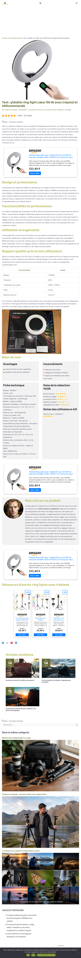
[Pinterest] (12, 643)
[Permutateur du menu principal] (76, 3)
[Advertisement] (40, 21)
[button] (40, 3)
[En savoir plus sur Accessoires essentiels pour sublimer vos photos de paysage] (22, 696)
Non (33, 955)
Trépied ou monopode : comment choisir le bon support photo (24, 794)
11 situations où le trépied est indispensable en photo (21, 851)
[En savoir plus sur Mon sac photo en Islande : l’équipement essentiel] (58, 668)
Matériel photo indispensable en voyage (16, 738)
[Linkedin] (16, 643)
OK (28, 955)
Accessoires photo (50, 110)
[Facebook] (3, 643)
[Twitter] (7, 643)
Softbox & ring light (64, 110)
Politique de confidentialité (46, 955)
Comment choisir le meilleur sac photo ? (20, 680)
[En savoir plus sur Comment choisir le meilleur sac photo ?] (22, 668)
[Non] (79, 953)
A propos (61, 945)
